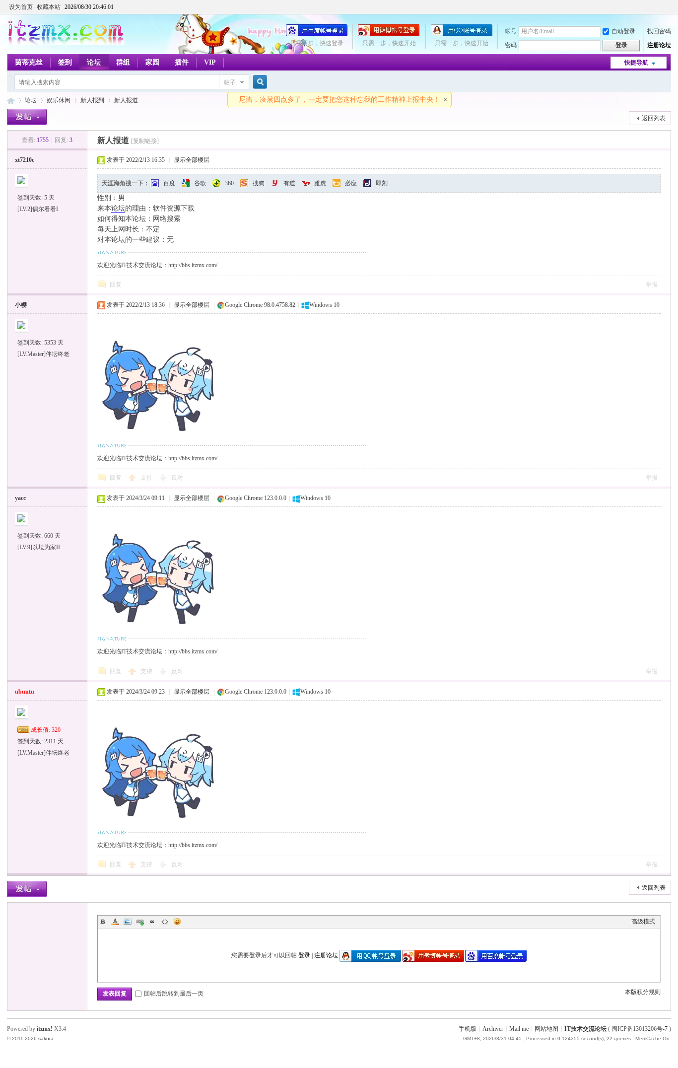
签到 (65, 62)
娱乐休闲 (58, 100)
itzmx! (45, 1028)
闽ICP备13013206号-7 (639, 1028)
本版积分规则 (643, 992)
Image (128, 921)
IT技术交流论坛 (585, 1028)
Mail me (519, 1028)
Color (115, 921)
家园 (152, 62)
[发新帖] (27, 117)
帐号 (511, 31)
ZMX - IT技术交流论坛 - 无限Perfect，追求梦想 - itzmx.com (11, 100)
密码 (511, 45)
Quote (152, 921)
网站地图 (546, 1028)
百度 (169, 183)
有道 (289, 183)
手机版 (467, 1028)
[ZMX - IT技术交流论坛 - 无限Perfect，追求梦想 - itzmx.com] (66, 43)
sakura (46, 1038)
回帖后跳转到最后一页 (173, 993)
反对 (177, 477)
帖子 (230, 82)
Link (140, 921)
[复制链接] (145, 141)
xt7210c (24, 159)
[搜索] (258, 82)
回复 (116, 284)
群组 (123, 62)
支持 (147, 477)
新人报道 (126, 100)
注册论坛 (659, 45)
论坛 (94, 62)
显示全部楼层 (191, 159)
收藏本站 (49, 6)
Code (165, 921)
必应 (351, 183)
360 (229, 183)
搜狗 (259, 183)
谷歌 (200, 183)
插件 (182, 62)
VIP (210, 62)
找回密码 (659, 31)
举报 (652, 284)
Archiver (492, 1028)
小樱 (21, 304)
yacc (20, 498)
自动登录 (623, 31)
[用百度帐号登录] (316, 34)
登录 (304, 955)
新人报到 (92, 100)
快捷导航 (636, 62)
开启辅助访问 (668, 6)
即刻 (382, 183)
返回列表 (654, 118)
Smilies (177, 921)
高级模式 (643, 921)
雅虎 (320, 183)
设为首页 (21, 6)
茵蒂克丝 (29, 62)
